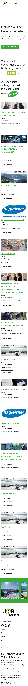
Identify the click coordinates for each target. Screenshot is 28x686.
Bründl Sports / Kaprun (7, 160)
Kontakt (3, 629)
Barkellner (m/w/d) (7, 561)
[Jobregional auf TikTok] (9, 625)
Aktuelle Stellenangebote (9, 46)
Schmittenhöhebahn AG (7, 194)
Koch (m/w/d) (5, 527)
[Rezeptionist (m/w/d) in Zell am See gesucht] (14, 177)
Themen (3, 633)
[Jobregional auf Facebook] (2, 625)
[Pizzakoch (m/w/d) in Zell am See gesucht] (14, 484)
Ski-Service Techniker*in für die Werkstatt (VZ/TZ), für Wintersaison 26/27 (12, 149)
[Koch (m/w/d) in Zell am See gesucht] (14, 518)
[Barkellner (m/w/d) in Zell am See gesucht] (14, 552)
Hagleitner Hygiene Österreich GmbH (11, 123)
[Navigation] (24, 4)
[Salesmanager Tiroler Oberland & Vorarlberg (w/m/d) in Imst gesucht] (14, 105)
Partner (3, 636)
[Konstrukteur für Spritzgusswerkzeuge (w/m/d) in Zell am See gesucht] (14, 316)
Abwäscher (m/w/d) (8, 254)
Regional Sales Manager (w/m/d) (12, 220)
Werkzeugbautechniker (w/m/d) (12, 423)
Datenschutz (4, 648)
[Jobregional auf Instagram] (6, 625)
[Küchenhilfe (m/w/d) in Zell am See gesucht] (14, 350)
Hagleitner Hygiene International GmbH (11, 228)
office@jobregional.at (9, 683)
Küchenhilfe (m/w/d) (8, 359)
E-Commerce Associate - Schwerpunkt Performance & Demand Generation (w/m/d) (11, 456)
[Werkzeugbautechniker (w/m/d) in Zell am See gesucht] (14, 414)
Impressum (4, 644)
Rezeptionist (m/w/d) (8, 186)
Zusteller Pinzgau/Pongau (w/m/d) (13, 389)
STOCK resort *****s (6, 262)
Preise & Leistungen (6, 621)
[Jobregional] (6, 4)
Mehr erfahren (7, 128)
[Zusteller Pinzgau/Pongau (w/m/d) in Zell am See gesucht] (14, 382)
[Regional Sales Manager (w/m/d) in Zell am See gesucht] (14, 211)
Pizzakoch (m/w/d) (7, 493)
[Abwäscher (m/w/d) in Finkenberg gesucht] (14, 245)
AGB (2, 640)
